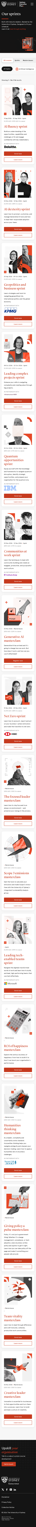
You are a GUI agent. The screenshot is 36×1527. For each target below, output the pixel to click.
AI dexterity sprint (17, 209)
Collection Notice (8, 1507)
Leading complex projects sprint (16, 375)
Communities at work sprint (15, 553)
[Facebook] (7, 1489)
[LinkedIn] (15, 1489)
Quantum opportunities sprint (14, 460)
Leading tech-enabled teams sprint (14, 959)
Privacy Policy (6, 1502)
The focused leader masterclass (17, 798)
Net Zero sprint (15, 716)
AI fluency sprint (15, 126)
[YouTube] (11, 1489)
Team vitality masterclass (13, 1318)
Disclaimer (5, 1497)
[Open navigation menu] (32, 4)
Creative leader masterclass (15, 1394)
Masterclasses (28, 60)
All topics (7, 69)
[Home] (14, 4)
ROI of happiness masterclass (16, 1048)
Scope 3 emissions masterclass (16, 875)
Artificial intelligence (26, 69)
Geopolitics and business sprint (15, 286)
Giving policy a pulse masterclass (16, 1228)
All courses (8, 60)
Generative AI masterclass (14, 638)
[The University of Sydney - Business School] (11, 1480)
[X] (3, 1489)
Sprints (17, 60)
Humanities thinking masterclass (12, 1129)
